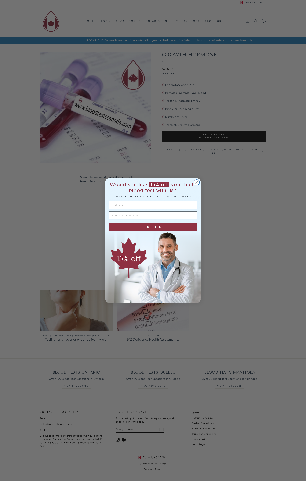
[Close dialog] (197, 182)
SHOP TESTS (153, 227)
